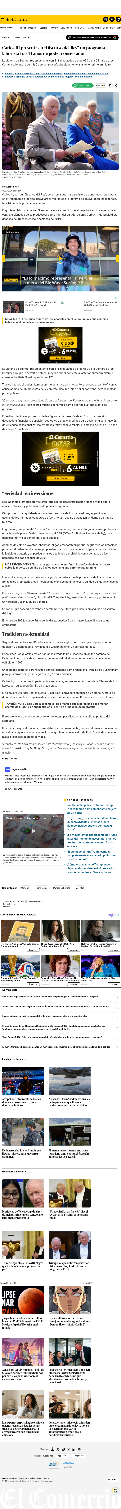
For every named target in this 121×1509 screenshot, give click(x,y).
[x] (58, 1449)
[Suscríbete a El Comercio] (111, 19)
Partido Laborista (61, 888)
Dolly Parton (66, 28)
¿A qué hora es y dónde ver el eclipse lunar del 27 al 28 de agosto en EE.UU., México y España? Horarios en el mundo (23, 1323)
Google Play (79, 1456)
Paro (112, 28)
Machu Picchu (94, 28)
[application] (33, 831)
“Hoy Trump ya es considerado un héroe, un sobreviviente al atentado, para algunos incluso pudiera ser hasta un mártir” (92, 823)
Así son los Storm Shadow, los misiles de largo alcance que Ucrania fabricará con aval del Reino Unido (69, 1102)
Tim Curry (53, 28)
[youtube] (68, 1449)
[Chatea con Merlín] (105, 19)
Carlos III (25, 888)
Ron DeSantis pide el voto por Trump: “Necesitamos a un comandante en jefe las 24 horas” (91, 808)
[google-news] (79, 1449)
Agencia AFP (12, 186)
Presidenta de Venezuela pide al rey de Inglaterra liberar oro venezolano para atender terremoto (22, 1214)
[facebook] (52, 1449)
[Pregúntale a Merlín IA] (115, 1491)
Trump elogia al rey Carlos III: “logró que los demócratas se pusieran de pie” (22, 1266)
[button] (33, 831)
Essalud (43, 28)
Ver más (38, 782)
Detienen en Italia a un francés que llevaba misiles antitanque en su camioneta (21, 1153)
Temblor (22, 28)
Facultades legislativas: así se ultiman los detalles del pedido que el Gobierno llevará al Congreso (50, 996)
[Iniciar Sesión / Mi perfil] (118, 19)
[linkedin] (74, 1449)
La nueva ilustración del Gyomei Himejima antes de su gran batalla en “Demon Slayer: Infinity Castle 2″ (69, 1321)
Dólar (105, 28)
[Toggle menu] (2, 19)
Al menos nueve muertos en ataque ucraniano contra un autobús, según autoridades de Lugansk (69, 1153)
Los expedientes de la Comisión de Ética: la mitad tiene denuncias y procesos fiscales (44, 1016)
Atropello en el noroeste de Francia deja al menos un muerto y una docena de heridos (21, 1102)
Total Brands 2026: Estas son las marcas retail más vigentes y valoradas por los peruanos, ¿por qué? (52, 1037)
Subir (110, 1480)
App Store (62, 1456)
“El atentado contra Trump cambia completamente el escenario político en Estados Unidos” (91, 855)
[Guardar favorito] (110, 85)
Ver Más (80, 888)
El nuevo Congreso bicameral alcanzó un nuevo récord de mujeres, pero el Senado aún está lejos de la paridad (56, 1047)
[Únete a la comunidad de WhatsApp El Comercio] (83, 85)
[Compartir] (116, 85)
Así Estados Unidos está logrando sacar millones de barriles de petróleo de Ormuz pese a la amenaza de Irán (55, 1006)
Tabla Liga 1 (79, 28)
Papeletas (32, 28)
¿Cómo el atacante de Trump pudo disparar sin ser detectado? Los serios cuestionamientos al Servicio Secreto (91, 868)
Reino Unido (42, 888)
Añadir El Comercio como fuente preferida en (92, 38)
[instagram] (63, 1449)
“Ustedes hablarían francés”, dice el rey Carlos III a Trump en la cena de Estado (68, 1214)
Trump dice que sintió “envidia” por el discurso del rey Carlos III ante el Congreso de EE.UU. (69, 1266)
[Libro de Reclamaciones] (68, 1465)
